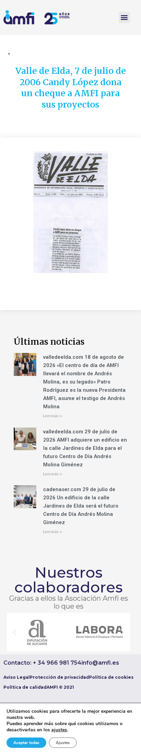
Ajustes (63, 742)
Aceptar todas (26, 742)
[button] (124, 17)
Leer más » (52, 416)
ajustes (59, 730)
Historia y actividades (38, 54)
